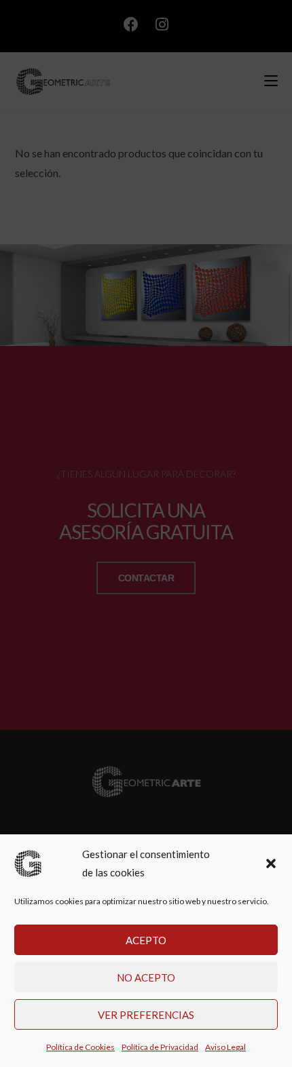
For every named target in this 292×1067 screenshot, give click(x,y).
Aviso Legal (225, 1047)
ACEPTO (146, 940)
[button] (271, 863)
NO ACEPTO (146, 977)
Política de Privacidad (160, 1047)
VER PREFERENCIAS (146, 1015)
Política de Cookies (80, 1047)
